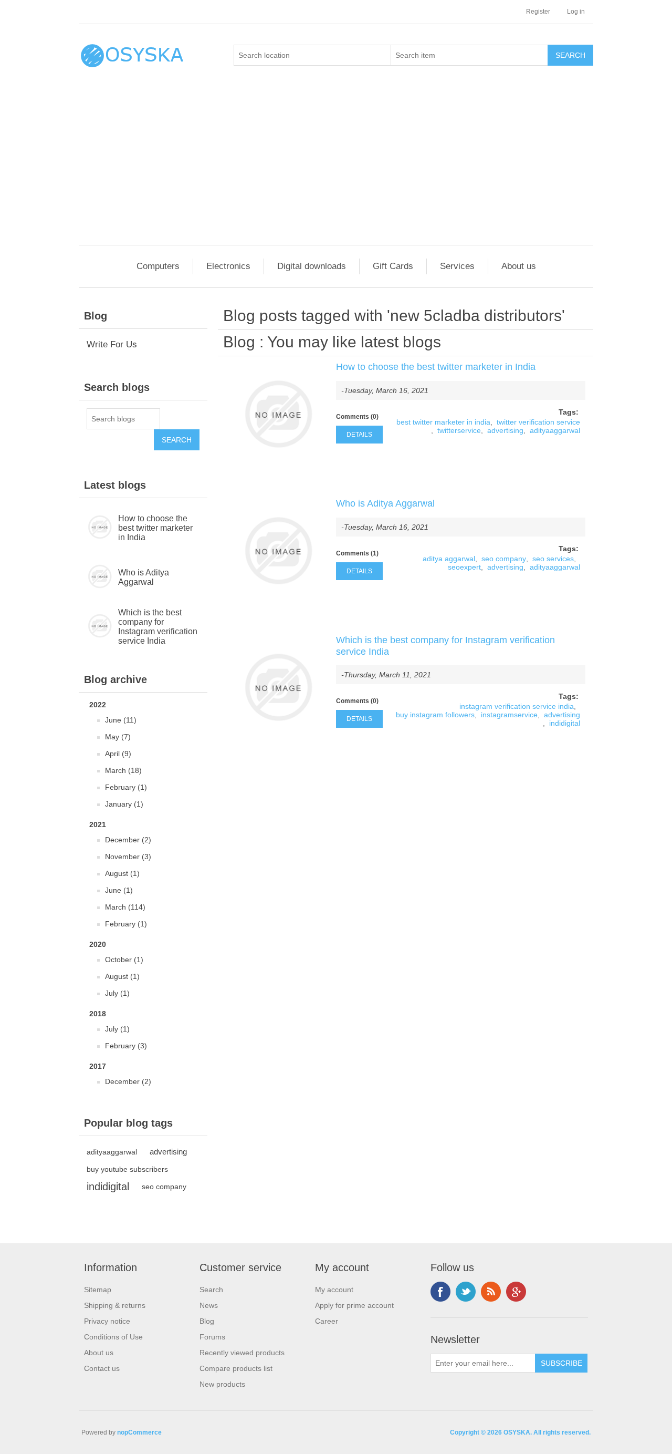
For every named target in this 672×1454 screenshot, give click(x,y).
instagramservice (509, 714)
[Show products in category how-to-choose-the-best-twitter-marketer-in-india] (98, 528)
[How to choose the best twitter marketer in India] (278, 414)
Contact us (102, 1368)
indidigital (108, 1186)
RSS (491, 1292)
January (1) (124, 804)
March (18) (123, 770)
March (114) (125, 907)
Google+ (516, 1292)
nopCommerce (139, 1432)
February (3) (126, 1045)
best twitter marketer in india (443, 422)
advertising (168, 1151)
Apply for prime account (354, 1305)
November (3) (128, 856)
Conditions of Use (113, 1337)
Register (538, 11)
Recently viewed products (242, 1352)
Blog (239, 341)
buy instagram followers (435, 714)
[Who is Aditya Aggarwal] (278, 550)
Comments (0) (357, 416)
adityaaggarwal (112, 1152)
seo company (164, 1186)
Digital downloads (311, 266)
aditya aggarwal (449, 558)
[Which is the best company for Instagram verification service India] (278, 687)
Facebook (440, 1292)
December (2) (128, 840)
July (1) (117, 993)
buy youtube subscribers (127, 1169)
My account (334, 1289)
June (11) (120, 720)
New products (222, 1384)
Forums (212, 1337)
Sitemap (97, 1289)
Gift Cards (393, 266)
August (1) (122, 873)
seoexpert (464, 567)
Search (211, 1289)
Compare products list (236, 1368)
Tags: (569, 412)
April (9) (118, 753)
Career (326, 1321)
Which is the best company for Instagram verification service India (157, 626)
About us (518, 266)
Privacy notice (107, 1321)
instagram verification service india (516, 706)
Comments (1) (357, 553)
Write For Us (112, 344)
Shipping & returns (114, 1305)
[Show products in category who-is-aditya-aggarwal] (98, 577)
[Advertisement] (338, 166)
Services (457, 266)
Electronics (228, 266)
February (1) (126, 787)
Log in (576, 11)
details (359, 434)
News (209, 1305)
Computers (158, 266)
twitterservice (459, 430)
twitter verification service (538, 422)
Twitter (466, 1292)
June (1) (119, 890)
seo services (553, 558)
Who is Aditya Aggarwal (143, 577)
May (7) (118, 737)
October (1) (124, 959)
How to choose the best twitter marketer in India (155, 528)
